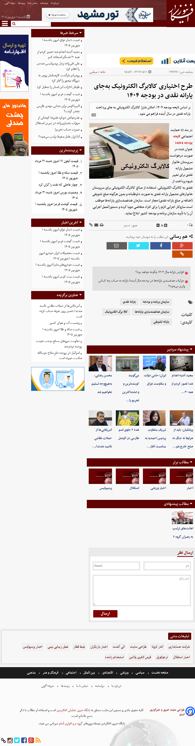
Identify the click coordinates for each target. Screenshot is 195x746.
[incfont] (165, 225)
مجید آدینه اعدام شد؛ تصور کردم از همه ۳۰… (182, 384)
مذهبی (31, 672)
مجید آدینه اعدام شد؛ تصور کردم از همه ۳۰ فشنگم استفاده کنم (58, 54)
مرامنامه (44, 3)
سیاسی (93, 72)
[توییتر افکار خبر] (17, 740)
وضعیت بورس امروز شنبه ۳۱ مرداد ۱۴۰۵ (56, 195)
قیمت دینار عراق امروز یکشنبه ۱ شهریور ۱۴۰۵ (61, 42)
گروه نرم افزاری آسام (70, 723)
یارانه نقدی (129, 302)
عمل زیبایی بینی (58, 647)
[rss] (38, 740)
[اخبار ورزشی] (154, 476)
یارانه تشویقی (161, 322)
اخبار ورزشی (158, 488)
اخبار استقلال (181, 657)
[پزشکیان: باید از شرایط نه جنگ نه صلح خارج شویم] (181, 418)
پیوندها (21, 3)
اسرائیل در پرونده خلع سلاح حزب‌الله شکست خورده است (60, 355)
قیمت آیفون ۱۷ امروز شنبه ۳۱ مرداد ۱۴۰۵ (56, 164)
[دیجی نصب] (14, 155)
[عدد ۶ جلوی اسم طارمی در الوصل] (127, 418)
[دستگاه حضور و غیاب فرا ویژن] (58, 390)
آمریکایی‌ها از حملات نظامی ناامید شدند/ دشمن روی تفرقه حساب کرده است (60, 311)
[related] (94, 115)
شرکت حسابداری (179, 647)
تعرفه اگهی (10, 3)
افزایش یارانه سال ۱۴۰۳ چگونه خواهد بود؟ (160, 272)
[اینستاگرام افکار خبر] (10, 740)
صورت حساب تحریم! (67, 129)
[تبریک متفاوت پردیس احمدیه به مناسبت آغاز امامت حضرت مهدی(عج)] (154, 418)
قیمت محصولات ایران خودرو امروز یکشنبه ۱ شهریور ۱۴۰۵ (59, 255)
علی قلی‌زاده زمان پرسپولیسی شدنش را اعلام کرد (58, 66)
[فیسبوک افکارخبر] (24, 740)
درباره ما (55, 3)
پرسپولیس (106, 488)
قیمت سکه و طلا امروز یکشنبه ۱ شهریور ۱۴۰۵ (58, 175)
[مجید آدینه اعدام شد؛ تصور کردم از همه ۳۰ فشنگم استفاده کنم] (181, 363)
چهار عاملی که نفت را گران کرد (58, 185)
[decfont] (158, 225)
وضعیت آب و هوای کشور (64, 323)
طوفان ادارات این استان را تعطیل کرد (58, 87)
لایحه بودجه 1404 (183, 139)
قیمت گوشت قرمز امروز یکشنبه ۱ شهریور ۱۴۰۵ (60, 96)
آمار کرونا (157, 647)
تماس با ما (33, 3)
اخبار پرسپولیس (32, 647)
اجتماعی (71, 672)
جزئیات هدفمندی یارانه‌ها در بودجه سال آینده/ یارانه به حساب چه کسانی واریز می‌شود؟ (141, 283)
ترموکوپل (162, 657)
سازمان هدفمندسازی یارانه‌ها (152, 312)
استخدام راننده (114, 657)
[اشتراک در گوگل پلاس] (182, 245)
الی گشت (119, 647)
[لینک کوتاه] (91, 225)
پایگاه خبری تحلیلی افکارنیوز (73, 710)
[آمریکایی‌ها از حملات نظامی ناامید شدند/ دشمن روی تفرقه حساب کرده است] (100, 418)
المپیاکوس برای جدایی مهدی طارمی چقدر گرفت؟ (58, 108)
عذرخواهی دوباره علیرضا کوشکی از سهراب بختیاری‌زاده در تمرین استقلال (57, 120)
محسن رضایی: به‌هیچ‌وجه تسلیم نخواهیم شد (102, 384)
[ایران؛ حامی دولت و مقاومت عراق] (154, 363)
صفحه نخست (159, 672)
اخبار (190, 488)
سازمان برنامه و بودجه (156, 302)
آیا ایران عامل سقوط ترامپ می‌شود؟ (59, 136)
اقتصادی (108, 672)
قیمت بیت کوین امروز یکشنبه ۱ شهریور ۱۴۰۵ (61, 279)
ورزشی (124, 672)
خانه (102, 72)
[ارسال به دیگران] (96, 225)
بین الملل (89, 672)
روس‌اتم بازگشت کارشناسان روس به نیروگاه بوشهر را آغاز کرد (59, 78)
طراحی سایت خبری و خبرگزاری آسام (167, 712)
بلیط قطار (79, 647)
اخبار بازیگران (98, 647)
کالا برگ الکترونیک (116, 312)
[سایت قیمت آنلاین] (141, 60)
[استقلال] (127, 476)
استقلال (134, 488)
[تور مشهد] (97, 21)
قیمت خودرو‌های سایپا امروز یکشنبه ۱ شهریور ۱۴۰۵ (57, 267)
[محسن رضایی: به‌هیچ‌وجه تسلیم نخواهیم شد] (100, 363)
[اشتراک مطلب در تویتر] (138, 245)
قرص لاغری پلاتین (140, 657)
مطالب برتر (180, 462)
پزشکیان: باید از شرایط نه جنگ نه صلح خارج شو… (182, 438)
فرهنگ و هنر (50, 672)
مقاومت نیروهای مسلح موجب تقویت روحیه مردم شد (59, 343)
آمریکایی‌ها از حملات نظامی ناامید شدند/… (102, 438)
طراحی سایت (138, 647)
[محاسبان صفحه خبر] (14, 91)
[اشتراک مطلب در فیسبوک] (160, 245)
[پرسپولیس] (100, 476)
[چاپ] (101, 225)
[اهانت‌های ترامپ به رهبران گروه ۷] (182, 517)
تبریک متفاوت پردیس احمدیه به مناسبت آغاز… (155, 438)
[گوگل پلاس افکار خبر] (31, 740)
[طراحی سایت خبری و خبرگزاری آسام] (190, 712)
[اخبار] (181, 476)
